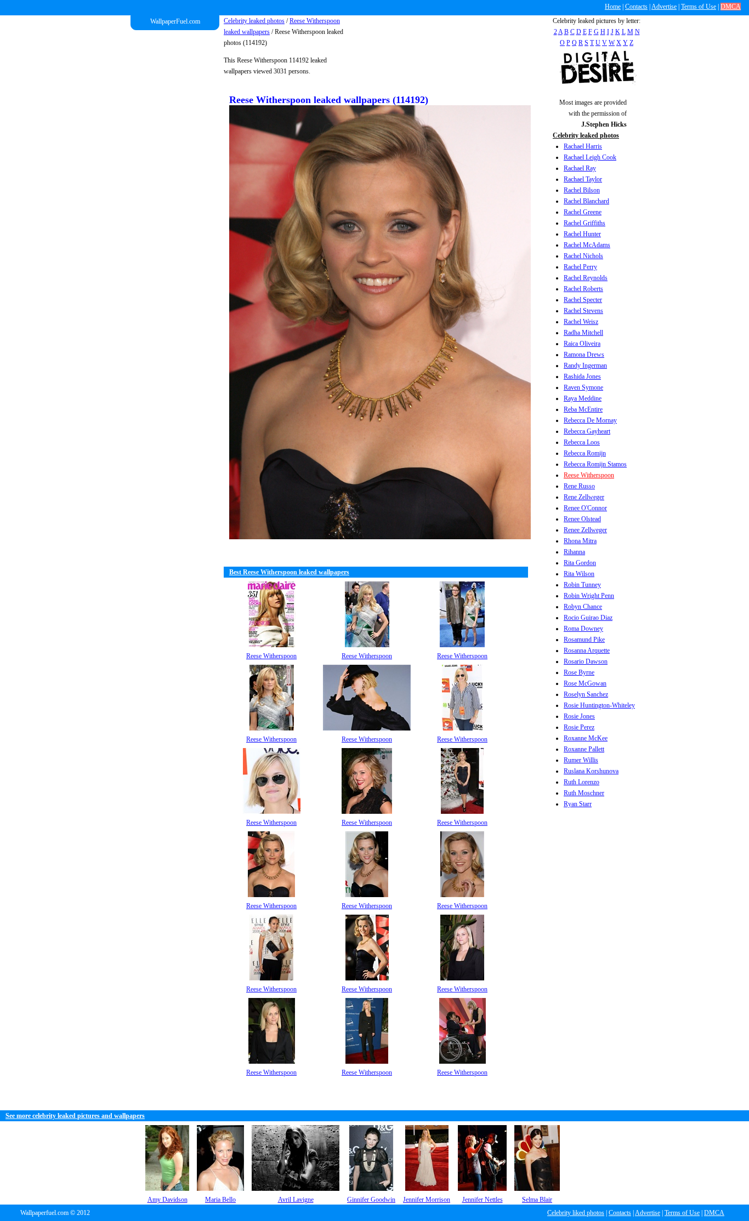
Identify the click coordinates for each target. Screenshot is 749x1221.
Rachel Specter (583, 300)
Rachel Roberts (583, 289)
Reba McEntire (583, 409)
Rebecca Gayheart (587, 431)
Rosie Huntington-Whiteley (599, 705)
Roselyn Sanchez (586, 694)
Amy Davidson (167, 1199)
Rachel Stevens (583, 311)
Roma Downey (583, 628)
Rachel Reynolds (586, 278)
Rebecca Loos (582, 442)
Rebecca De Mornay (590, 420)
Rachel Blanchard (586, 201)
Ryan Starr (578, 804)
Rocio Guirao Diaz (588, 617)
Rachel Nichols (583, 256)
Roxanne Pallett (584, 749)
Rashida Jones (582, 376)
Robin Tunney (582, 585)
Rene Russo (579, 486)
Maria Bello (220, 1199)
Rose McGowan (585, 683)
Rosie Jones (579, 716)
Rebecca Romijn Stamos (595, 464)
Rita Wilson (579, 574)
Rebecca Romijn (585, 453)
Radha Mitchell (583, 332)
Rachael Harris (583, 146)
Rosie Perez (579, 727)
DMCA (730, 6)
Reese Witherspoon (589, 475)
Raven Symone (583, 387)
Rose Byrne (579, 672)
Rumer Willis (581, 760)
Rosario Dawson (586, 661)
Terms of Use (698, 6)
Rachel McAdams (587, 245)
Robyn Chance (583, 606)
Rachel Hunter (582, 234)
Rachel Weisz (581, 322)
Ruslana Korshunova (591, 771)
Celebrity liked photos (575, 1213)
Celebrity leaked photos (254, 21)
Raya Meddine (583, 398)
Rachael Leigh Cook (590, 157)
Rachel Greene (583, 212)
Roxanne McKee (586, 738)
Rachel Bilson (582, 190)
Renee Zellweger (585, 530)
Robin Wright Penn (589, 596)
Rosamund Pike (584, 639)
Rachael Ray (580, 168)
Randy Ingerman (585, 365)
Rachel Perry (580, 267)
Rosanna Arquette (587, 650)
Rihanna (574, 552)
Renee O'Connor (585, 508)
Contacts (636, 6)
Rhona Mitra (580, 541)
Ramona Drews (584, 354)
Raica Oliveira (582, 343)
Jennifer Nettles (482, 1199)
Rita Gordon (580, 563)
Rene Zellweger (584, 497)
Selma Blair (537, 1199)
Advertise (664, 6)
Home (613, 6)
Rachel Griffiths (584, 223)
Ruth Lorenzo (581, 782)
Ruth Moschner (584, 793)
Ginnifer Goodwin (371, 1199)
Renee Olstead (582, 519)
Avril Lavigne (296, 1199)
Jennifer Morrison (426, 1199)
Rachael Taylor (583, 179)
